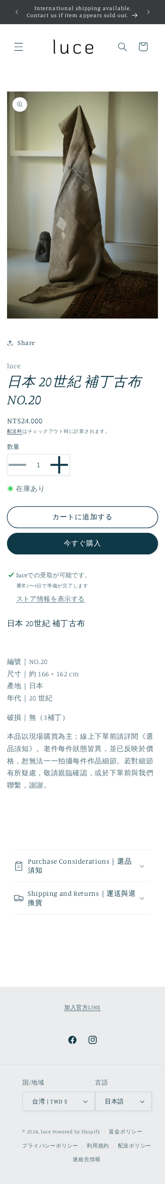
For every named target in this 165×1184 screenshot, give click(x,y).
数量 (13, 446)
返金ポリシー (125, 1132)
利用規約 (98, 1146)
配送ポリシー (134, 1146)
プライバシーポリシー (50, 1146)
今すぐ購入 (82, 543)
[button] (18, 47)
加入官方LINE (82, 1007)
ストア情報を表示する (50, 598)
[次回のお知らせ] (148, 12)
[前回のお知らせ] (16, 12)
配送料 (14, 431)
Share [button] (26, 342)
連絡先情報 (87, 1159)
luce (46, 1132)
